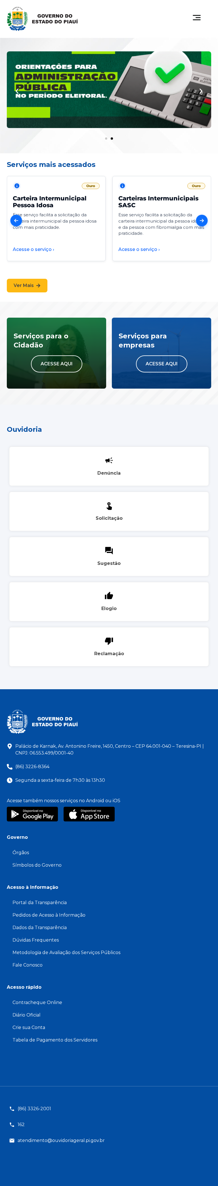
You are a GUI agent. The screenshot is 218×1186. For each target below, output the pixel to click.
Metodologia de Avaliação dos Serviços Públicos (66, 952)
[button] (17, 91)
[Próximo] (202, 221)
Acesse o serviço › (33, 249)
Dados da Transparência (39, 927)
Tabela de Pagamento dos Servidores (54, 1040)
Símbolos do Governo (37, 865)
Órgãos (20, 852)
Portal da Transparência (39, 902)
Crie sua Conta (28, 1027)
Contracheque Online (37, 1002)
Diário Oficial (26, 1015)
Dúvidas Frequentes (35, 940)
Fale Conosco (27, 965)
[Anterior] (16, 221)
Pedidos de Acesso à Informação (48, 915)
